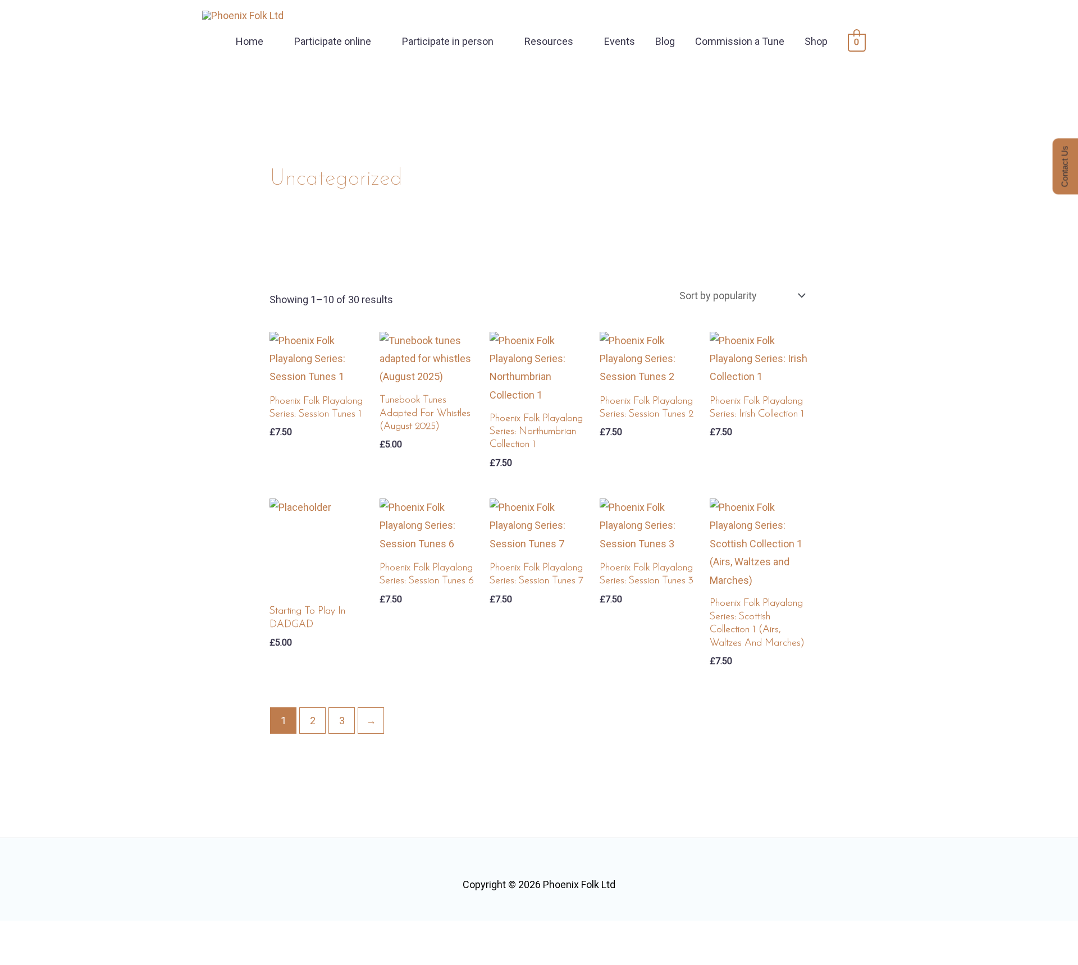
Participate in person (448, 41)
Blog (665, 41)
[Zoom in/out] (19, 933)
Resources (548, 41)
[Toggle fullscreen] (61, 933)
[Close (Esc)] (144, 933)
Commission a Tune (739, 41)
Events (619, 41)
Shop (816, 41)
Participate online (332, 41)
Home (249, 41)
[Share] (102, 933)
